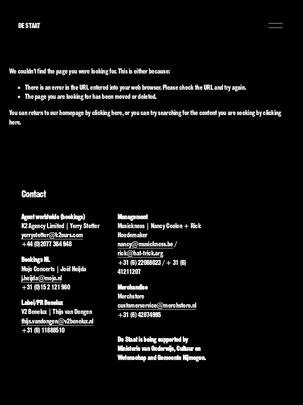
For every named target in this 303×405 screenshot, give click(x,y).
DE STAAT (29, 25)
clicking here (107, 112)
